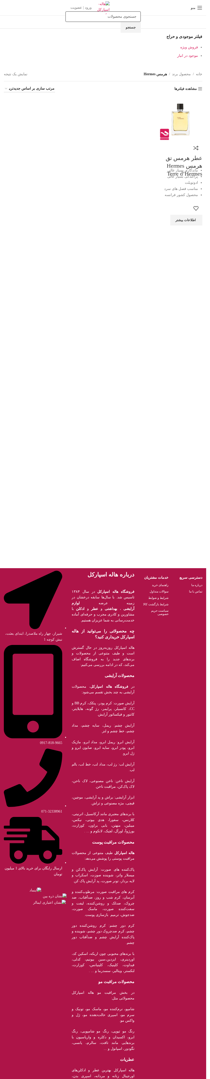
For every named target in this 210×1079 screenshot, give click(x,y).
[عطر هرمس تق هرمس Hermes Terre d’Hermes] (180, 119)
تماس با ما (195, 591)
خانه (199, 74)
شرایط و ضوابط (158, 598)
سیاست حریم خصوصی (159, 612)
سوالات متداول (159, 591)
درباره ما (196, 585)
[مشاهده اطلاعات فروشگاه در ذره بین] (55, 896)
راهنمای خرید (160, 585)
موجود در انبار (187, 56)
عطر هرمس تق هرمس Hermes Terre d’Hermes (184, 166)
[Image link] (35, 890)
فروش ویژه (189, 47)
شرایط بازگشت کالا (155, 604)
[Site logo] (103, 7)
